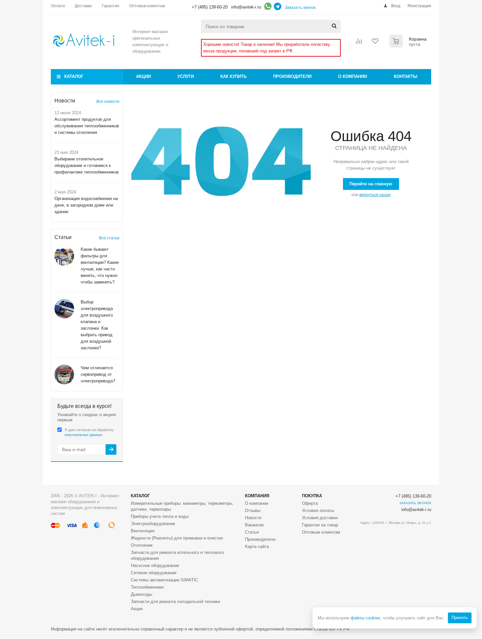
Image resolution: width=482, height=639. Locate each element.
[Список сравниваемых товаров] (359, 43)
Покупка (312, 495)
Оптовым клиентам (321, 532)
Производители (292, 76)
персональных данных (83, 435)
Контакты (405, 76)
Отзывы (252, 510)
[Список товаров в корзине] (409, 45)
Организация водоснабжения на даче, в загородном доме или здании (86, 205)
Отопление (141, 545)
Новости (253, 517)
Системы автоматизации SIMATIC (164, 579)
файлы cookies (365, 617)
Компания (257, 495)
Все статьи (109, 238)
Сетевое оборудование (153, 572)
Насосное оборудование (155, 565)
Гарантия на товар (320, 524)
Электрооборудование (153, 523)
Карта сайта (257, 546)
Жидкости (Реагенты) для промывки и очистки (177, 538)
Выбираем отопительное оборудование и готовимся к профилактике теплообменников (86, 165)
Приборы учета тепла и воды (160, 516)
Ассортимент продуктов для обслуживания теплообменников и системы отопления (86, 126)
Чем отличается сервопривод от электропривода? (98, 374)
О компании (352, 76)
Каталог (73, 76)
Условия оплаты (318, 510)
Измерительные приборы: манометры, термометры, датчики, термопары (182, 506)
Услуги (185, 76)
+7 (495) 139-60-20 (210, 7)
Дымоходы (141, 594)
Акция (137, 608)
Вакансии (254, 524)
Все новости (107, 101)
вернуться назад (375, 194)
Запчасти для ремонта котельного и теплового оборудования (177, 555)
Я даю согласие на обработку (89, 432)
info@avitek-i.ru (246, 7)
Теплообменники (147, 587)
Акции (143, 76)
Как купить (233, 76)
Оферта (310, 503)
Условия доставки (320, 517)
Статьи (252, 532)
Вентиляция (142, 530)
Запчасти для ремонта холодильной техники (175, 601)
